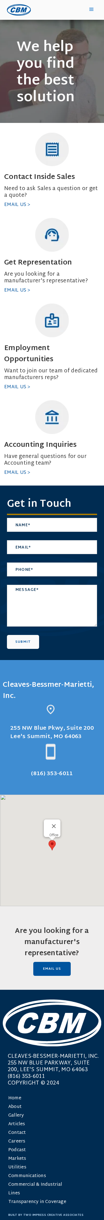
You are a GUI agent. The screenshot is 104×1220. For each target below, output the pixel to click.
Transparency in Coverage (37, 1202)
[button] (91, 9)
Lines (14, 1193)
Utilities (17, 1167)
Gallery (16, 1116)
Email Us (52, 969)
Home (14, 1098)
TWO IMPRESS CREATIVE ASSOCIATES (53, 1215)
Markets (17, 1159)
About (15, 1107)
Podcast (17, 1150)
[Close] (53, 826)
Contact (17, 1133)
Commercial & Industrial (35, 1185)
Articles (16, 1124)
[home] (17, 10)
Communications (27, 1176)
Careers (16, 1141)
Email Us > (17, 204)
